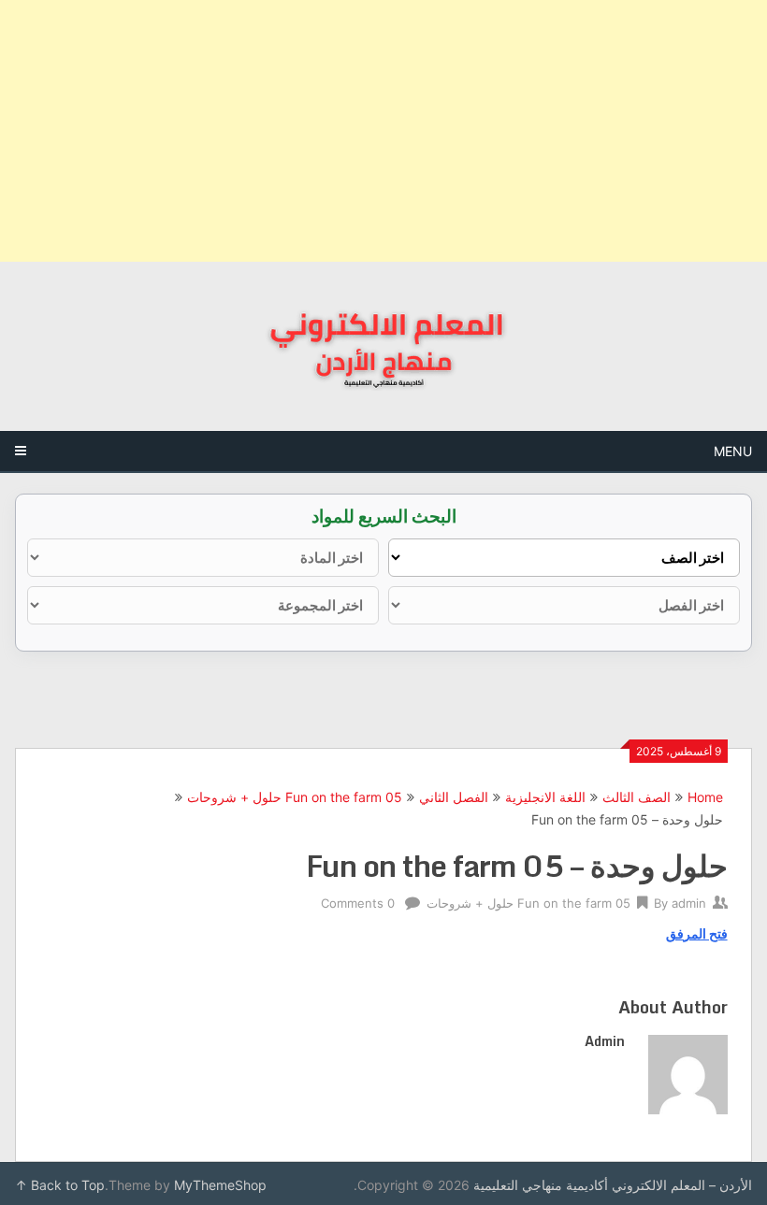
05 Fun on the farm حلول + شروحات (294, 797)
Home (705, 797)
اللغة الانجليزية (545, 797)
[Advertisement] (383, 131)
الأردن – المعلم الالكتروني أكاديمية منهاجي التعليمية (612, 1185)
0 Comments (358, 903)
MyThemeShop (220, 1185)
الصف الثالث (636, 797)
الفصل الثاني (453, 797)
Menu (733, 451)
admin (689, 903)
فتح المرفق (697, 933)
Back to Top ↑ (60, 1185)
